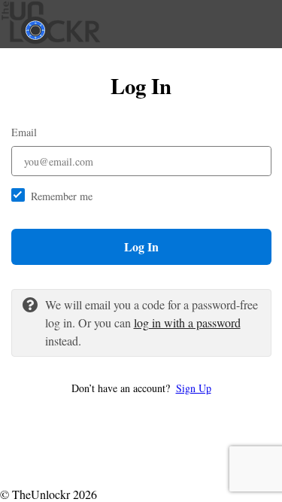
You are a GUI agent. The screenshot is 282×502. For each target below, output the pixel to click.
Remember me (61, 196)
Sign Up (193, 388)
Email (24, 132)
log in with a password (187, 322)
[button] (141, 388)
